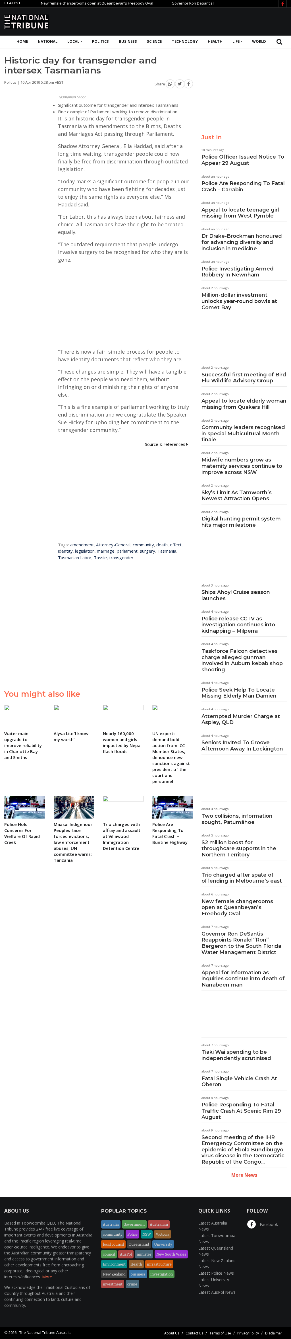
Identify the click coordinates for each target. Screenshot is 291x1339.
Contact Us (194, 1333)
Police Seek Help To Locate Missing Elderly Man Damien (239, 693)
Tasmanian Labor (75, 557)
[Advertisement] (183, 21)
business (138, 1274)
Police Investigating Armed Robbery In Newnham (237, 272)
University (163, 1244)
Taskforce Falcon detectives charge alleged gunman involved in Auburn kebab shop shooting (242, 660)
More (47, 1276)
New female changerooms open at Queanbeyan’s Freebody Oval (80, 3)
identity (65, 551)
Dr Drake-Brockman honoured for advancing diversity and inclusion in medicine (241, 242)
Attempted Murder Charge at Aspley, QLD (240, 719)
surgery (147, 551)
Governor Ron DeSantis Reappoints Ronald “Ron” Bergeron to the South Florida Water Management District (241, 943)
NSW (146, 1234)
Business (128, 41)
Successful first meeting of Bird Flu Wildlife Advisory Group (243, 378)
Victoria (162, 1234)
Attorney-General (113, 545)
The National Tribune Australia (45, 1332)
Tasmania (166, 551)
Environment (114, 1264)
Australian (159, 1224)
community (143, 545)
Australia (111, 1224)
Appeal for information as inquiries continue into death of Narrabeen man (243, 978)
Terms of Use (220, 1333)
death (162, 545)
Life (236, 41)
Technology (185, 41)
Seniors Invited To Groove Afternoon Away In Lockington (242, 745)
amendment (82, 545)
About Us (171, 1333)
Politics (100, 41)
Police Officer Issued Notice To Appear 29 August (242, 160)
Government (134, 1224)
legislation (85, 551)
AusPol (126, 1254)
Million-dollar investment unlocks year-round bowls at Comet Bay (239, 301)
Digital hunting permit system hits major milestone (241, 522)
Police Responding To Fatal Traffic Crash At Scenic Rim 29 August (241, 1111)
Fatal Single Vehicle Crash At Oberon (239, 1081)
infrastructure (159, 1264)
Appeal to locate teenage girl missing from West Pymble (240, 213)
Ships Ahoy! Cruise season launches (235, 595)
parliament (127, 551)
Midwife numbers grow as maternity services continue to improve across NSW (241, 466)
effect (176, 545)
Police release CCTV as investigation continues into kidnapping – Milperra (238, 625)
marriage (106, 551)
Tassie (100, 557)
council (109, 1254)
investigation (161, 1274)
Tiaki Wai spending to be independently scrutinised (236, 1055)
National (47, 41)
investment (112, 1284)
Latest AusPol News (217, 1292)
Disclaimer (273, 1333)
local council (113, 1244)
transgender (121, 557)
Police (132, 1234)
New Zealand (114, 1274)
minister (144, 1254)
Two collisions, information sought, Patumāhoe (237, 819)
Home (22, 41)
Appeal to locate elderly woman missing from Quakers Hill (243, 404)
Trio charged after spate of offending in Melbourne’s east (241, 878)
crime (132, 1284)
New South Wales (171, 1254)
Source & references (165, 444)
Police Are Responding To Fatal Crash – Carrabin (243, 186)
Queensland (139, 1244)
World (259, 41)
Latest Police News (216, 1273)
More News (244, 1175)
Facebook (268, 1224)
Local (73, 41)
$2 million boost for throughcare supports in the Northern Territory (238, 848)
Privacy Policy (248, 1333)
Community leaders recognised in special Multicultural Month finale (243, 433)
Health (215, 41)
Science (154, 41)
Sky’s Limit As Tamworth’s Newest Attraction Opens (236, 495)
